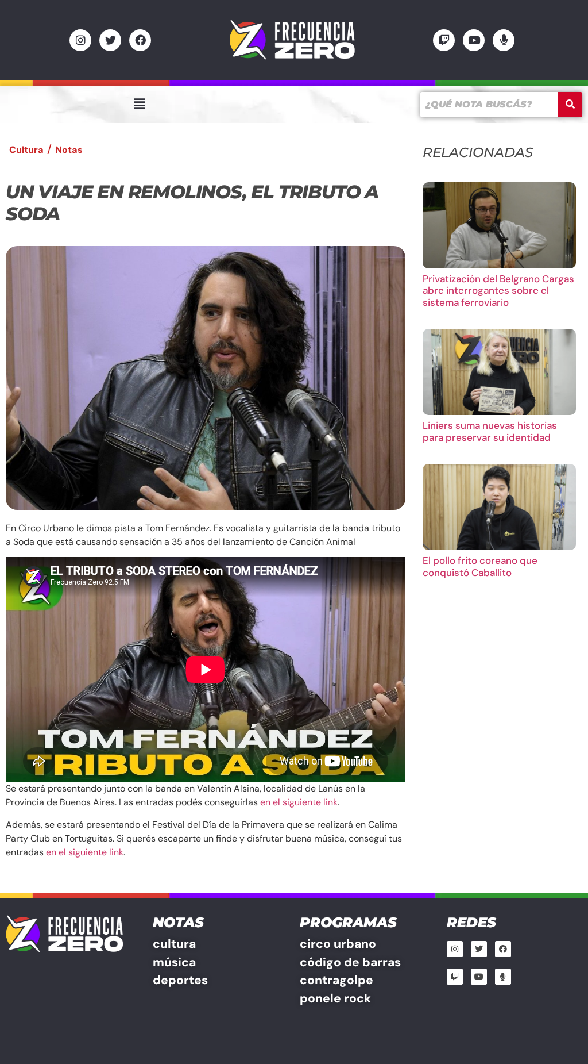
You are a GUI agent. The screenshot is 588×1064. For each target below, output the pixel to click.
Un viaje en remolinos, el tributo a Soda (192, 202)
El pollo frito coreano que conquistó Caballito (480, 566)
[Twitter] (110, 40)
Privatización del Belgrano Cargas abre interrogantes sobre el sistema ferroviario (498, 290)
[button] (139, 104)
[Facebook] (140, 40)
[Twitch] (444, 40)
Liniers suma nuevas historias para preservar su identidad (490, 431)
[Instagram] (80, 40)
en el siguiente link (299, 802)
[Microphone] (503, 40)
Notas (69, 150)
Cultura (26, 150)
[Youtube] (474, 40)
